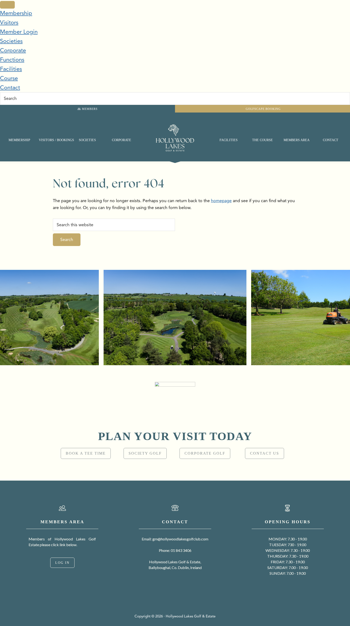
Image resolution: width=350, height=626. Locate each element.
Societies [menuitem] (11, 41)
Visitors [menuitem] (9, 22)
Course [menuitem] (9, 78)
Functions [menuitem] (12, 59)
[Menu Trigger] (7, 5)
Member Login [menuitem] (19, 31)
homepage (221, 200)
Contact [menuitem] (10, 87)
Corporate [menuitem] (13, 50)
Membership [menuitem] (16, 13)
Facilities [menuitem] (11, 68)
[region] (175, 423)
